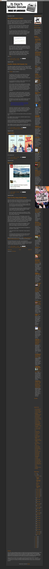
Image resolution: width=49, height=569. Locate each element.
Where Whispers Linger (37, 93)
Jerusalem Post (37, 432)
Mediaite (11, 71)
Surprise (10, 163)
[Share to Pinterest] (25, 58)
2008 (36, 547)
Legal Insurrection (38, 52)
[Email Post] (20, 58)
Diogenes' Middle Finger (38, 148)
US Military (17, 59)
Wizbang (36, 468)
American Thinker (38, 412)
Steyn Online (37, 454)
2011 (36, 543)
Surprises (11, 193)
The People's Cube (38, 461)
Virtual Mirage (37, 137)
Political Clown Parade (37, 314)
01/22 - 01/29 (38, 529)
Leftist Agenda (15, 158)
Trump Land (37, 339)
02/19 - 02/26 (38, 520)
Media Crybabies (20, 128)
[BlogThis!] (23, 58)
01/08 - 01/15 (38, 532)
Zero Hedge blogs (38, 354)
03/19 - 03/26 (38, 512)
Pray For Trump (37, 27)
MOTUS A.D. (37, 222)
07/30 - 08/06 (38, 490)
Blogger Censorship (38, 274)
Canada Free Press (38, 419)
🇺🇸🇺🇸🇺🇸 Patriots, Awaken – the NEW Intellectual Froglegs (38, 303)
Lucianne (36, 434)
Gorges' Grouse (37, 254)
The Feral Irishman (36, 103)
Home (8, 13)
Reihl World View (37, 451)
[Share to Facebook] (24, 58)
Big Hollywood (37, 416)
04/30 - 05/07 (38, 501)
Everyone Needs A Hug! (39, 256)
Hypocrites (11, 133)
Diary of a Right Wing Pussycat (37, 235)
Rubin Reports (37, 453)
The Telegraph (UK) (38, 463)
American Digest (37, 410)
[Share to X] (24, 127)
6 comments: (18, 58)
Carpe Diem (37, 420)
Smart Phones (25, 247)
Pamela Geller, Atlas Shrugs (37, 116)
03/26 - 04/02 (38, 510)
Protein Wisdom (37, 446)
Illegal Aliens (16, 128)
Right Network (37, 452)
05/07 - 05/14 (38, 499)
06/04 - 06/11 (38, 493)
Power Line (37, 445)
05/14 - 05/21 (38, 497)
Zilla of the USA (37, 247)
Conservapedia (37, 421)
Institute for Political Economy (38, 126)
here (10, 56)
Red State (36, 450)
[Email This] (22, 58)
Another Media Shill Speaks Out (17, 64)
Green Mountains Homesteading (37, 424)
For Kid (39, 236)
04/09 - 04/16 (38, 507)
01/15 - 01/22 (38, 531)
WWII (13, 193)
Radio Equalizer (37, 447)
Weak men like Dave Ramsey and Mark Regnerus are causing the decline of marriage (38, 211)
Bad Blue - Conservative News (38, 414)
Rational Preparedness (37, 273)
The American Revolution (37, 456)
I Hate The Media (37, 427)
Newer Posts (10, 249)
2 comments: (18, 157)
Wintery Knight (37, 185)
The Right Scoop (37, 462)
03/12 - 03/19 (38, 514)
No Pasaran (37, 442)
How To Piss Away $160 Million (17, 197)
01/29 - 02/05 (38, 527)
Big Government (37, 415)
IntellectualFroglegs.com (38, 301)
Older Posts (30, 249)
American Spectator (38, 411)
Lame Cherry (37, 433)
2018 (36, 473)
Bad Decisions (12, 247)
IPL (35, 430)
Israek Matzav (37, 431)
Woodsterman (37, 79)
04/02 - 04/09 (38, 508)
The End (36, 315)
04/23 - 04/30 (38, 503)
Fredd (36, 326)
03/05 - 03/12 (38, 516)
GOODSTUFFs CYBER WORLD (37, 366)
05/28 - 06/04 (38, 494)
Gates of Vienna (37, 422)
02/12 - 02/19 (38, 522)
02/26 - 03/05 (38, 518)
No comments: (18, 127)
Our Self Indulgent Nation (15, 18)
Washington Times (38, 467)
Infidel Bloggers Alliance (37, 162)
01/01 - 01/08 (38, 534)
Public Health (14, 59)
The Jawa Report (37, 460)
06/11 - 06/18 (38, 491)
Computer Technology (17, 247)
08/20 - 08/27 (38, 489)
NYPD (21, 247)
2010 (36, 544)
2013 (36, 540)
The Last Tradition (38, 283)
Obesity (11, 59)
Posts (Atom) (14, 251)
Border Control (12, 128)
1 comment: (17, 246)
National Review (37, 439)
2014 (36, 539)
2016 (36, 536)
